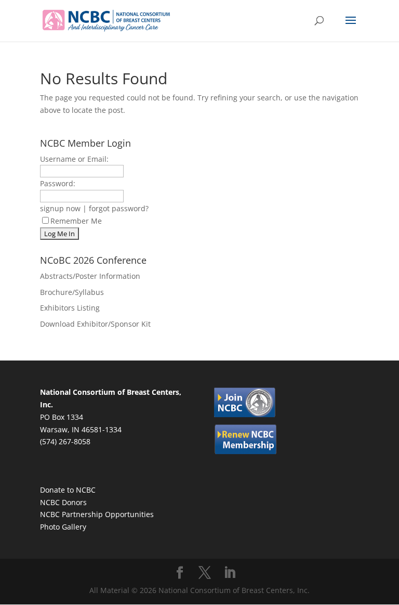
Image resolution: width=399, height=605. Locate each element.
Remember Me (76, 221)
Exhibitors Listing (70, 308)
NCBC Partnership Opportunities (97, 514)
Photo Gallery (63, 527)
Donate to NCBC (68, 490)
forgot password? (119, 208)
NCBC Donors (63, 502)
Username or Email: (74, 159)
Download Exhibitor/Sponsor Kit (95, 324)
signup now (60, 208)
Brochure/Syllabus (72, 292)
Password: (57, 183)
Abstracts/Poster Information (90, 276)
